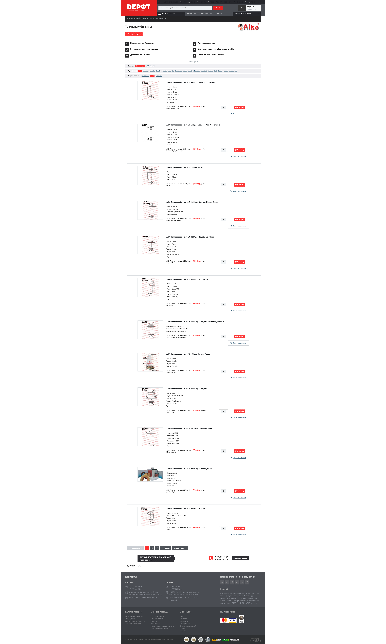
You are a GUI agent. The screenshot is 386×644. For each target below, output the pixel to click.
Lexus (185, 71)
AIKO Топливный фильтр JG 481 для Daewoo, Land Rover (190, 82)
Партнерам (184, 619)
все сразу (166, 548)
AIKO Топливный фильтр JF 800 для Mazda (184, 167)
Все (140, 71)
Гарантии (183, 2)
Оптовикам (184, 621)
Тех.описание (238, 2)
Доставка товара (157, 616)
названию (159, 76)
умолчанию (145, 76)
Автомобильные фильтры (142, 18)
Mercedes (197, 71)
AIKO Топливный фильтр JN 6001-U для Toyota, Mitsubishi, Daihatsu (195, 322)
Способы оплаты (157, 619)
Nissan (210, 71)
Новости (183, 631)
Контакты (211, 2)
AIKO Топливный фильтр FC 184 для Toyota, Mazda (188, 354)
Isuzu (169, 71)
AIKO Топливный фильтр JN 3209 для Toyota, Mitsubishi (190, 237)
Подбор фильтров (134, 34)
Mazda (190, 71)
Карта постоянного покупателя (162, 626)
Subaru (220, 71)
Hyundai (164, 71)
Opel (215, 71)
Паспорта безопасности (224, 2)
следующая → (180, 548)
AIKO (147, 66)
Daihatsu (152, 71)
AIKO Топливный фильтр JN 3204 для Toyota (185, 508)
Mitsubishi (204, 71)
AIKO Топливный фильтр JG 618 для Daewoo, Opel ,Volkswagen (193, 125)
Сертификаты (201, 2)
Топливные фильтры (159, 18)
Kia (173, 71)
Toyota (226, 71)
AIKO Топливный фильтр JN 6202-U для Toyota (186, 389)
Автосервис (155, 624)
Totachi (152, 66)
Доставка (191, 2)
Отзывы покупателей (188, 626)
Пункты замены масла (159, 628)
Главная (129, 18)
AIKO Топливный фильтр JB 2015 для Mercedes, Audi (189, 429)
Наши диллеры (250, 2)
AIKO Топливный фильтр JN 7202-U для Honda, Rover (189, 469)
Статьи (182, 628)
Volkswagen (233, 71)
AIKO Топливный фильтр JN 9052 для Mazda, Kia (187, 279)
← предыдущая (135, 548)
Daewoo (145, 71)
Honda (158, 71)
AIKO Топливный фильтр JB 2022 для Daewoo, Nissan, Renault (192, 202)
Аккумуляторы (130, 619)
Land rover (178, 71)
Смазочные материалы (134, 616)
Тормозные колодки (133, 624)
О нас (160, 2)
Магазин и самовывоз (171, 2)
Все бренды (140, 66)
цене (152, 76)
